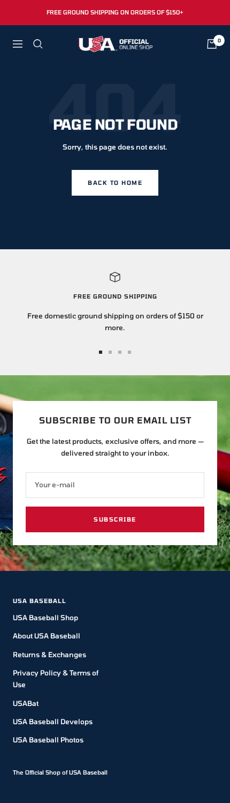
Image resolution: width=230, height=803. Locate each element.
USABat (26, 703)
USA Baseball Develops (53, 721)
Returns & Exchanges (49, 654)
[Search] (38, 44)
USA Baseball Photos (48, 739)
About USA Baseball (46, 635)
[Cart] (211, 44)
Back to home (115, 182)
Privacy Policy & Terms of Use (55, 678)
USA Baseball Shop (45, 617)
